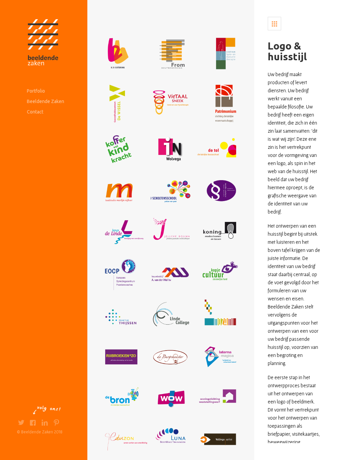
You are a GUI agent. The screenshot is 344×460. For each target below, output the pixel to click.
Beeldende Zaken (45, 101)
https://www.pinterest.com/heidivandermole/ (56, 423)
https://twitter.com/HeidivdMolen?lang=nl (21, 423)
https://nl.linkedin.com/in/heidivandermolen (44, 423)
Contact (35, 111)
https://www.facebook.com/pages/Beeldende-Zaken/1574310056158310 (33, 423)
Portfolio (36, 91)
